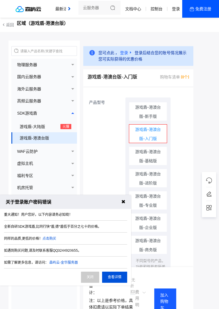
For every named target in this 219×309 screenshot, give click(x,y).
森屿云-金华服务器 (63, 263)
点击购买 (49, 239)
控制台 (157, 9)
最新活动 (64, 6)
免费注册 (203, 9)
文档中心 (133, 9)
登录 (176, 9)
